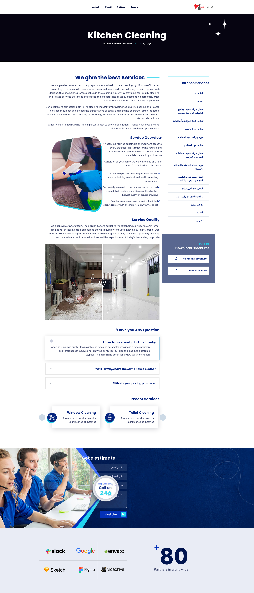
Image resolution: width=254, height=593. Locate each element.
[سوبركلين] (203, 7)
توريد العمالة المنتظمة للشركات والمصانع (188, 166)
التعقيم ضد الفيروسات (192, 188)
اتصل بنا (199, 220)
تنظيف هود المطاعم (193, 145)
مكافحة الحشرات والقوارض (190, 196)
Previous (42, 417)
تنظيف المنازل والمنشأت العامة (188, 121)
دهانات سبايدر (196, 204)
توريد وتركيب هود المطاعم (190, 137)
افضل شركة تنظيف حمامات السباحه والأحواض (189, 155)
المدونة (200, 212)
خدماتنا (200, 101)
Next (163, 417)
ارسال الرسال (111, 514)
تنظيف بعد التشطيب (193, 129)
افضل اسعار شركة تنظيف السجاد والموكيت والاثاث (190, 178)
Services (127, 43)
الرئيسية (147, 43)
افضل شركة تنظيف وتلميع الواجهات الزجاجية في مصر (190, 111)
